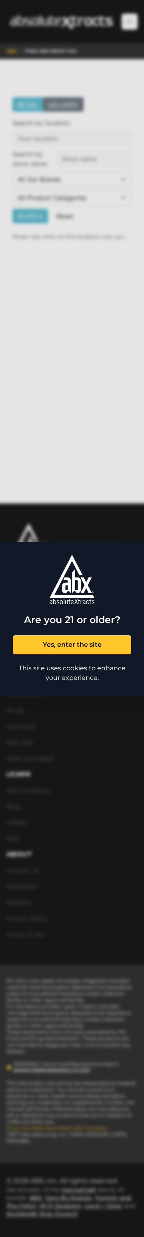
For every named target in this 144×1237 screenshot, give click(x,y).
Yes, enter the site (72, 644)
